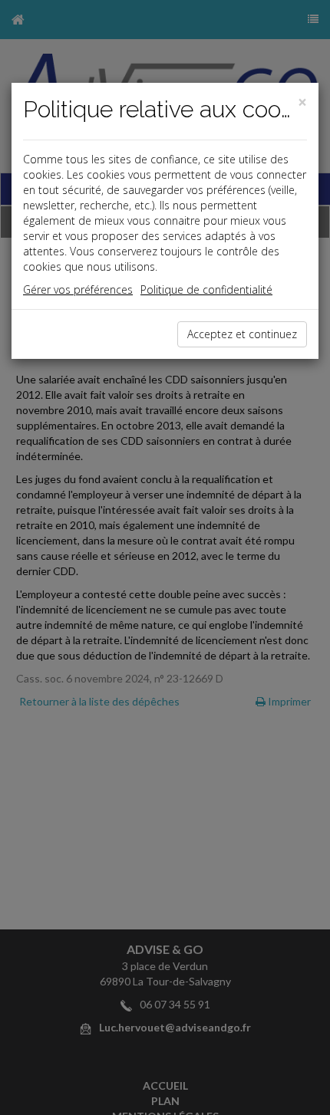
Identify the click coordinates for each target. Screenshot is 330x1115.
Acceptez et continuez (242, 334)
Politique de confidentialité (206, 289)
